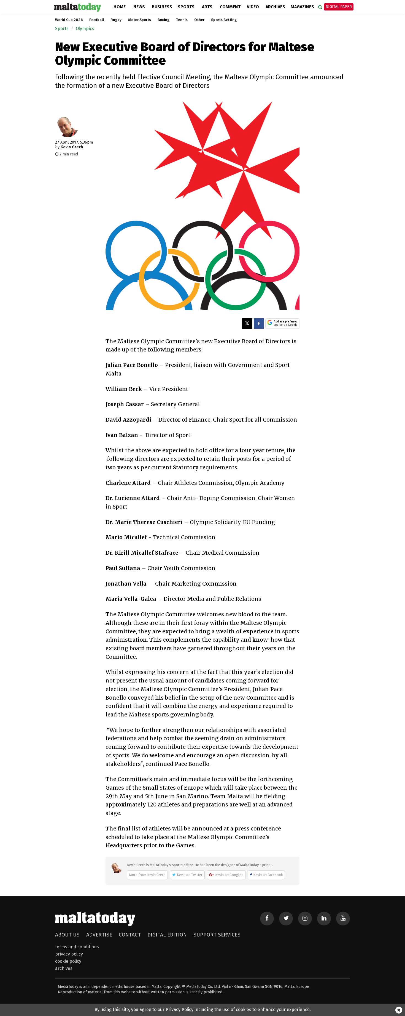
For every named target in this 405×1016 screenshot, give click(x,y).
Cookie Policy (68, 961)
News (139, 6)
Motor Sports (139, 20)
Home (120, 6)
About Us (67, 935)
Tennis (182, 20)
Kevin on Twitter (189, 875)
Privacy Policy (69, 954)
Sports (186, 6)
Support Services (217, 935)
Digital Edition (167, 935)
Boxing (163, 20)
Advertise (99, 935)
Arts (207, 6)
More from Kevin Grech (147, 875)
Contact (130, 935)
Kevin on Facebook (268, 875)
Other (199, 20)
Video (253, 6)
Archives (275, 6)
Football (96, 20)
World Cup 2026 (69, 20)
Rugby (115, 20)
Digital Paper (339, 6)
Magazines (302, 6)
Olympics (85, 28)
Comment (230, 6)
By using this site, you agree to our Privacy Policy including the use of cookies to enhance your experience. (202, 1009)
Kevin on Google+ (229, 875)
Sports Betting (224, 20)
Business (162, 6)
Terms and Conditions (77, 946)
